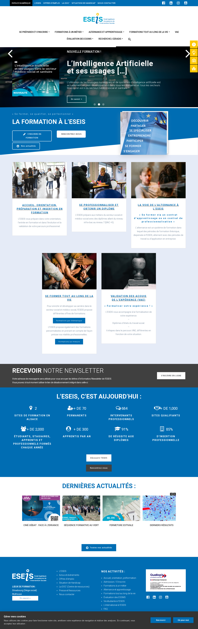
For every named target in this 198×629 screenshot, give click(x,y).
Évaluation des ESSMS (115, 597)
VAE (177, 32)
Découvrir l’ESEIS (98, 458)
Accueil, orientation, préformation (120, 578)
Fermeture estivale (121, 525)
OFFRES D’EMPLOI (51, 3)
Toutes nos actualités (101, 547)
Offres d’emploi (66, 579)
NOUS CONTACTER (106, 3)
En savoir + (76, 99)
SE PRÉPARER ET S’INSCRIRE (33, 32)
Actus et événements (69, 575)
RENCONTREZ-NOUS (71, 134)
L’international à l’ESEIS (115, 605)
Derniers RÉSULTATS (161, 525)
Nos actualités (28, 146)
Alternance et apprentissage (105, 32)
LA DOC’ (65, 3)
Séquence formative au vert (81, 525)
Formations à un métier (68, 32)
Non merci (161, 620)
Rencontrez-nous (99, 468)
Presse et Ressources (69, 590)
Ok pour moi (183, 620)
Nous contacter (66, 594)
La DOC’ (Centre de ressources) (74, 586)
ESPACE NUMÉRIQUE (21, 3)
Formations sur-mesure (69, 342)
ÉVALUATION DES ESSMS (79, 39)
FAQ (106, 609)
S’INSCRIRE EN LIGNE (171, 375)
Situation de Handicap (69, 583)
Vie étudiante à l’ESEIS (114, 601)
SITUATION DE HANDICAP (83, 3)
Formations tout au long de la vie (148, 32)
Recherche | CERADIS (110, 39)
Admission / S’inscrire (114, 582)
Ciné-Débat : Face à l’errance (41, 525)
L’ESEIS (37, 3)
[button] (129, 40)
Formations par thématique (69, 321)
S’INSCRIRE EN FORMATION (33, 136)
